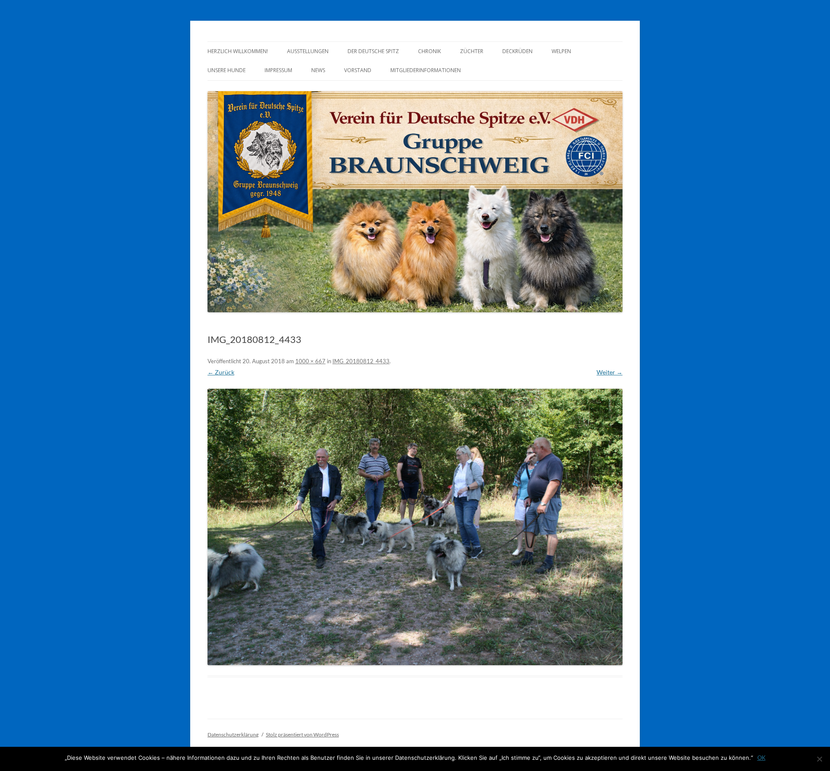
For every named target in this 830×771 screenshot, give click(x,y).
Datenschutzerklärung (233, 734)
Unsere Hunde (227, 70)
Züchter (471, 51)
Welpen (561, 51)
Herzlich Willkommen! (238, 51)
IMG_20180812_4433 (360, 361)
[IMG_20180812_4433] (415, 527)
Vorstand (357, 70)
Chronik (429, 51)
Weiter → (609, 372)
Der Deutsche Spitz (373, 51)
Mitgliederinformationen (425, 70)
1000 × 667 (310, 361)
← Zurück (221, 372)
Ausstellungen (308, 51)
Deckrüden (517, 51)
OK (761, 757)
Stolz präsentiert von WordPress (302, 734)
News (318, 70)
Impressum (278, 70)
